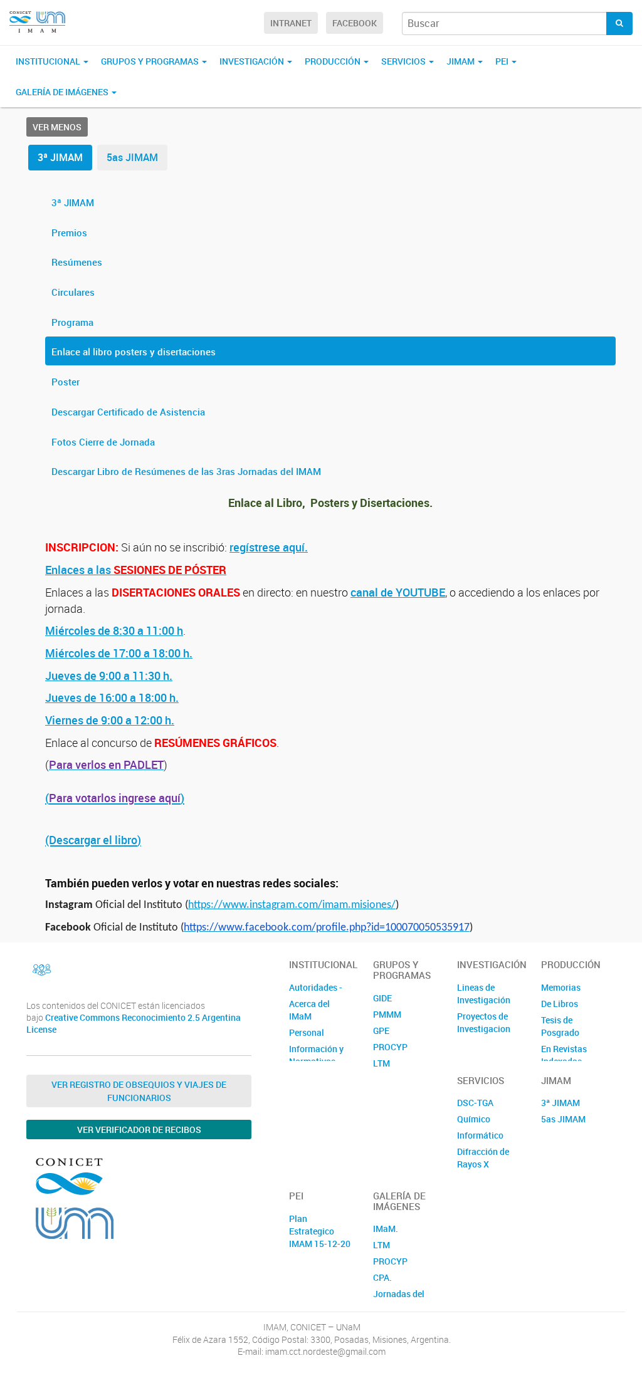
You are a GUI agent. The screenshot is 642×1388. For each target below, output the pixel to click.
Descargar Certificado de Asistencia (128, 411)
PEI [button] (502, 61)
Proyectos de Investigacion (483, 1022)
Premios (69, 232)
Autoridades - (315, 987)
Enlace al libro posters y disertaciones (133, 351)
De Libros (559, 1004)
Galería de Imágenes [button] (63, 92)
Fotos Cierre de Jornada (103, 442)
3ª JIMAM (60, 157)
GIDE (382, 998)
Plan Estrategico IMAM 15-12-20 (319, 1231)
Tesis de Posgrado (560, 1026)
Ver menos (57, 127)
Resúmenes (76, 262)
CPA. (382, 1277)
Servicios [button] (404, 61)
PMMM (387, 1014)
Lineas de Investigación (483, 993)
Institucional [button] (49, 61)
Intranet (291, 23)
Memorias (561, 987)
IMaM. (385, 1228)
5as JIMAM (132, 157)
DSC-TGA (475, 1103)
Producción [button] (333, 61)
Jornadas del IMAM (398, 1300)
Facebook (354, 23)
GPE (381, 1030)
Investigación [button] (252, 61)
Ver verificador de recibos (139, 1129)
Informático (480, 1135)
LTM (381, 1063)
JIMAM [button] (461, 61)
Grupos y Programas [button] (151, 61)
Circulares (73, 292)
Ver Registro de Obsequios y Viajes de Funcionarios (138, 1091)
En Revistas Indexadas (564, 1055)
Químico (473, 1119)
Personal (306, 1032)
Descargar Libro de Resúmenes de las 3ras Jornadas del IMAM (186, 471)
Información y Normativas (316, 1055)
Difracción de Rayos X (483, 1157)
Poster (65, 381)
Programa (72, 322)
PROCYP (390, 1047)
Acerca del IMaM (309, 1010)
